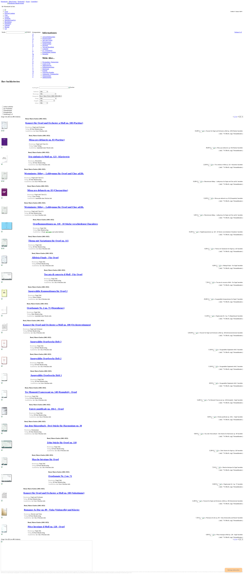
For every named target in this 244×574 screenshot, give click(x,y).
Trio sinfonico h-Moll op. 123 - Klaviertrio (49, 156)
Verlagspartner (46, 76)
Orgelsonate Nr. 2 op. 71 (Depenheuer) (45, 308)
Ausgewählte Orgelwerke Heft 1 (46, 375)
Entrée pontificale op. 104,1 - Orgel (46, 409)
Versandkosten (237, 133)
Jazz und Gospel (47, 40)
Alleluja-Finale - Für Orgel (45, 257)
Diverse (7, 27)
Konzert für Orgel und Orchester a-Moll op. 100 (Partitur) (54, 123)
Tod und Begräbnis (48, 47)
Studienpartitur (46, 44)
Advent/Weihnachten (48, 37)
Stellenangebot (46, 77)
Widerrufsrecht (46, 65)
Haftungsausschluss (48, 67)
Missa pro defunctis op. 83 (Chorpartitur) (47, 190)
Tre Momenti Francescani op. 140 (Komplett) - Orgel (51, 392)
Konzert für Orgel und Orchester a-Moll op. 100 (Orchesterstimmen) (57, 325)
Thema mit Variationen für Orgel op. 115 (48, 240)
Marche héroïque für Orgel (45, 459)
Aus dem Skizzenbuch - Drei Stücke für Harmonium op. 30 (53, 425)
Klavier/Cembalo (10, 13)
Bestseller (45, 54)
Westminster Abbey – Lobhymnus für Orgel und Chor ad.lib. (54, 173)
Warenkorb (4, 1)
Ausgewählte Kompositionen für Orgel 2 (47, 291)
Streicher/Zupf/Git (10, 20)
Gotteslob (45, 49)
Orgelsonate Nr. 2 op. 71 (60, 476)
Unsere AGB (46, 64)
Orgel (6, 11)
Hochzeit (45, 45)
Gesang (7, 17)
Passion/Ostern (46, 38)
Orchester (7, 18)
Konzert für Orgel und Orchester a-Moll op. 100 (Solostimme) (53, 493)
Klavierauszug (46, 42)
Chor (6, 15)
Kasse (28, 1)
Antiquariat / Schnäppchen (50, 74)
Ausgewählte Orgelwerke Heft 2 (45, 358)
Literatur (7, 25)
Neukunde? (21, 1)
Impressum (45, 69)
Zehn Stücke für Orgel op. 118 (62, 442)
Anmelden (34, 1)
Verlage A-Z (238, 32)
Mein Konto (12, 1)
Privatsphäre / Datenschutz (50, 62)
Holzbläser (8, 23)
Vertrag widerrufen (233, 570)
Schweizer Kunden (48, 72)
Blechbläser (8, 22)
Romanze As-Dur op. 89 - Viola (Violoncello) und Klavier (52, 510)
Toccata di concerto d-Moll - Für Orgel (63, 274)
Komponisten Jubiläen (49, 52)
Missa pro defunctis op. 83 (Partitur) (47, 140)
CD (6, 29)
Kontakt (44, 70)
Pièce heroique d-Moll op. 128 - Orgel (46, 526)
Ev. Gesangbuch (47, 50)
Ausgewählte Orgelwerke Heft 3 (45, 341)
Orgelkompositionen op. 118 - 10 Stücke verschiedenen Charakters (65, 224)
